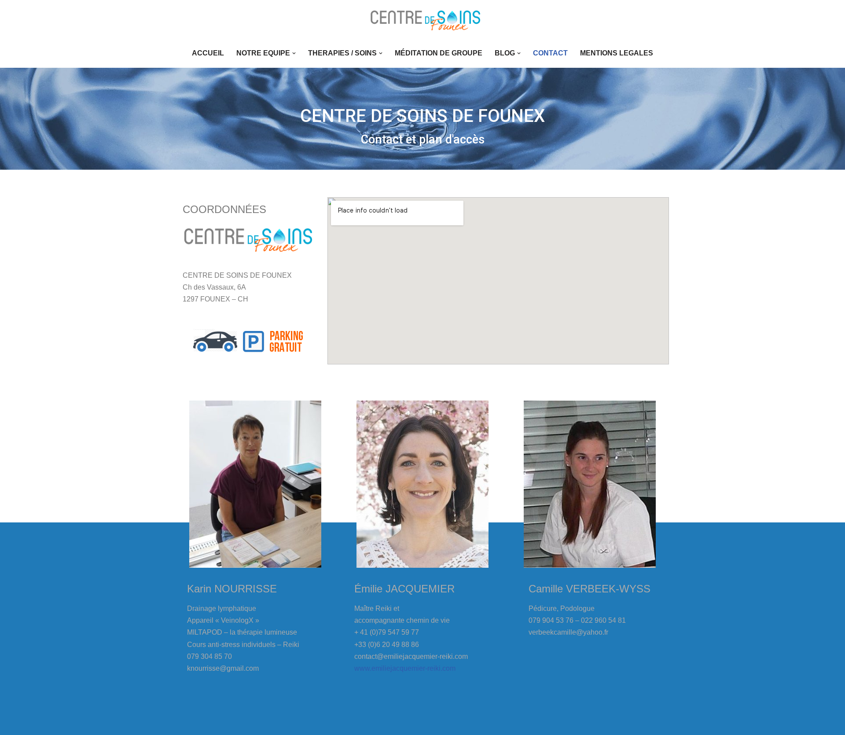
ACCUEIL (208, 53)
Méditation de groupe (438, 53)
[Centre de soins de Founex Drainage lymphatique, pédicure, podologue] (422, 19)
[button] (294, 53)
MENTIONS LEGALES (616, 53)
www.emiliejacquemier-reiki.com (405, 668)
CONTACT (550, 53)
